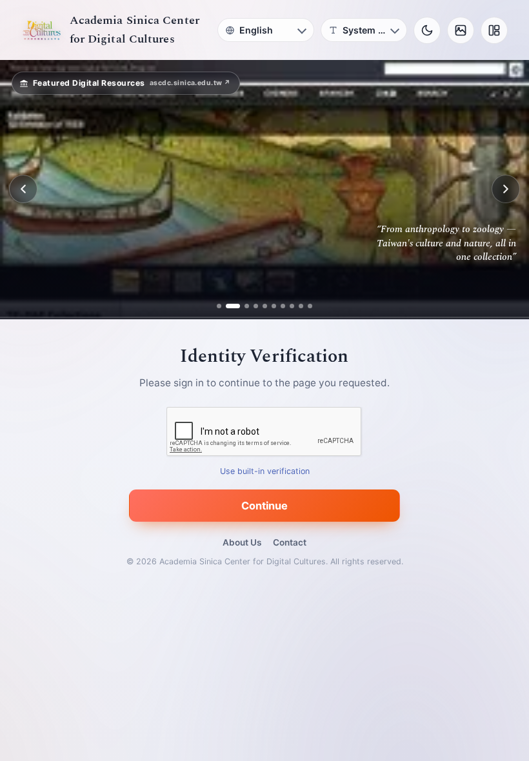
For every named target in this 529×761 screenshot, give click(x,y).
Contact (289, 542)
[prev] (23, 189)
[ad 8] (292, 306)
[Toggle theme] (427, 30)
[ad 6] (274, 306)
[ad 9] (301, 306)
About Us (242, 542)
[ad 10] (310, 306)
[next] (506, 189)
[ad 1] (219, 306)
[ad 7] (283, 306)
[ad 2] (228, 306)
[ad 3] (242, 306)
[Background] (460, 30)
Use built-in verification (265, 471)
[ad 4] (256, 306)
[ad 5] (265, 306)
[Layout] (494, 30)
